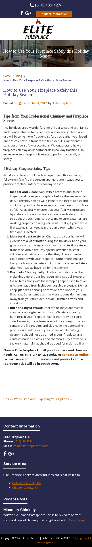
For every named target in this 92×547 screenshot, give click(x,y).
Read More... (77, 520)
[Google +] (28, 14)
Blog (19, 76)
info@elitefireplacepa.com (30, 446)
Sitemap (77, 538)
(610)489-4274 (24, 441)
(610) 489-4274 (48, 5)
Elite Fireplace (62, 103)
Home (7, 76)
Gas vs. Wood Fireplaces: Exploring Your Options (37, 399)
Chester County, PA (25, 487)
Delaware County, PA (26, 483)
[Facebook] (21, 14)
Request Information (54, 14)
